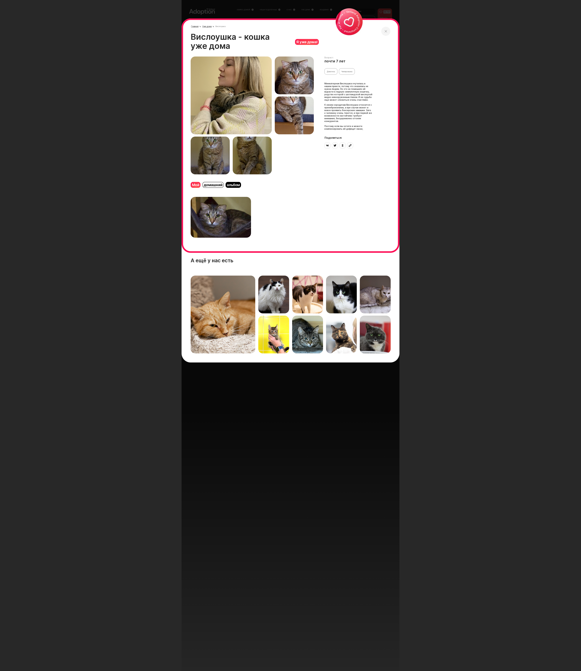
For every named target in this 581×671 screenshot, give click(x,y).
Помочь (216, 346)
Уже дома (207, 26)
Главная (195, 26)
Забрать (202, 346)
